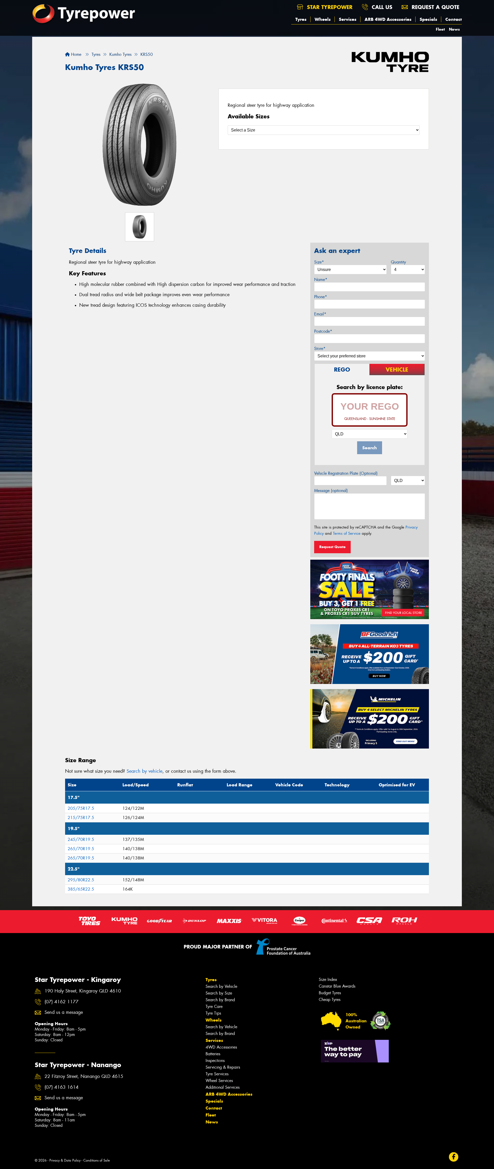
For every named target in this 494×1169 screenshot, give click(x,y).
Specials (428, 19)
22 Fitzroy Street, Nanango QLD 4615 (84, 1076)
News (454, 29)
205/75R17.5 (81, 808)
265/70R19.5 (81, 848)
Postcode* (323, 331)
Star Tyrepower (328, 7)
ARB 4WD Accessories (388, 19)
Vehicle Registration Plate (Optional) (346, 473)
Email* (320, 314)
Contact (453, 19)
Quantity (398, 262)
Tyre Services (217, 1074)
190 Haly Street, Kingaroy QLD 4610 (83, 991)
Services (347, 19)
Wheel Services (219, 1080)
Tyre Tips (213, 1013)
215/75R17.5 (81, 817)
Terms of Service (346, 533)
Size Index (328, 979)
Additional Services (223, 1087)
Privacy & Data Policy (65, 1160)
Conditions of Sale (96, 1160)
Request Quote (332, 546)
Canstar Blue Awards (337, 986)
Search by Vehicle (221, 986)
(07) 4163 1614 (61, 1087)
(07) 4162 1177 (61, 1002)
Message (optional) (331, 490)
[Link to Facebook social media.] (453, 1157)
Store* (319, 348)
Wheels (323, 19)
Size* (319, 262)
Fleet (440, 29)
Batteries (213, 1054)
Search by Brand (220, 1000)
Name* (320, 279)
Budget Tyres (330, 993)
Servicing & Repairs (223, 1067)
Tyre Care (214, 1006)
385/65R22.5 (81, 889)
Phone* (320, 297)
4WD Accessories (221, 1047)
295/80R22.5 (81, 880)
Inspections (215, 1060)
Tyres (300, 19)
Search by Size (219, 993)
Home (75, 54)
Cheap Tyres (329, 999)
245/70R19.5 (81, 839)
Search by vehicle (144, 771)
